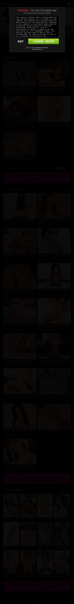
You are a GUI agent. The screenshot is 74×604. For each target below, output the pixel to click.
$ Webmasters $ (37, 49)
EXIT (21, 41)
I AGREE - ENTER (43, 41)
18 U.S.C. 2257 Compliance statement (37, 47)
